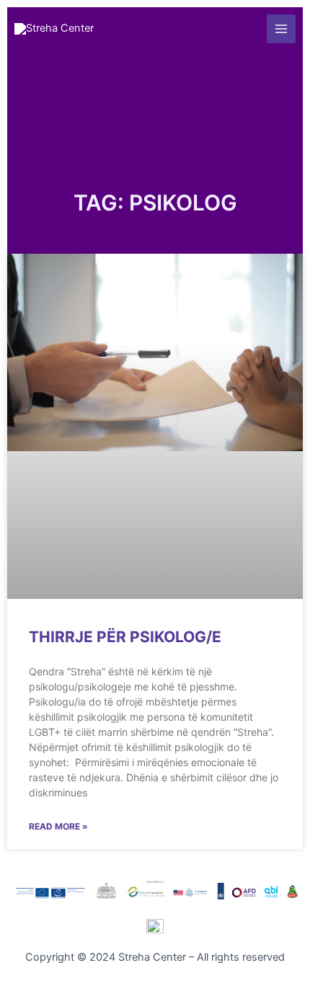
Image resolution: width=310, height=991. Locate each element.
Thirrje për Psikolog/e (125, 637)
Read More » (58, 826)
